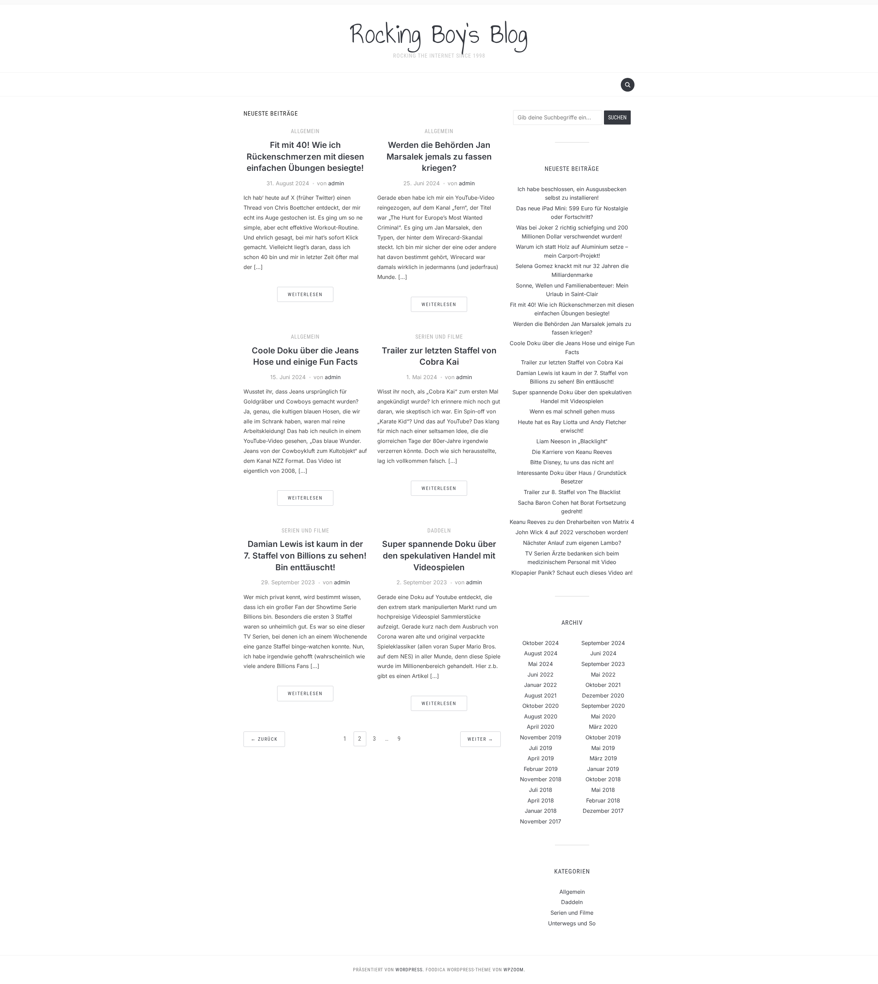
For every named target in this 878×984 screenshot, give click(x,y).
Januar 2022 (540, 684)
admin (336, 183)
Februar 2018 (603, 800)
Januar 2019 (603, 768)
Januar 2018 (541, 810)
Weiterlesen (305, 294)
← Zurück (264, 739)
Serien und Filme (439, 336)
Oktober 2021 (603, 684)
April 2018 (540, 800)
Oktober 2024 (540, 643)
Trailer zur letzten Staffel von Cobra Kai (572, 362)
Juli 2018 (540, 789)
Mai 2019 (603, 748)
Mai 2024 (540, 663)
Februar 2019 (541, 768)
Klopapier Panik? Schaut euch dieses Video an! (572, 572)
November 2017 (540, 821)
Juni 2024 (603, 653)
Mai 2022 (603, 674)
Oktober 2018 (603, 779)
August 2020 (540, 716)
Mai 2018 (603, 789)
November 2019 (540, 737)
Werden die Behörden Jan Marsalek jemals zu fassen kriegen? (439, 156)
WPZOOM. (514, 969)
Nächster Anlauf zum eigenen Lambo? (572, 542)
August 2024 (540, 653)
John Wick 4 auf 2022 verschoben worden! (571, 532)
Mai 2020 (603, 716)
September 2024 (603, 643)
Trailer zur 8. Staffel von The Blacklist (572, 492)
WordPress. (409, 969)
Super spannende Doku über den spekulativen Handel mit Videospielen (439, 555)
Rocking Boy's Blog (439, 34)
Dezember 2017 (603, 810)
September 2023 (603, 663)
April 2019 (540, 758)
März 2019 (603, 758)
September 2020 (603, 705)
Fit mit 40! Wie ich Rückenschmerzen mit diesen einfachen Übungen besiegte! (305, 156)
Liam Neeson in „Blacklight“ (571, 441)
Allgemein (305, 131)
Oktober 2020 (540, 705)
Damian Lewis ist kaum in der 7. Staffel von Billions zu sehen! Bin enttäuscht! (305, 555)
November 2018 (540, 779)
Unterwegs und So (572, 923)
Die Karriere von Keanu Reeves (572, 451)
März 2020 (603, 726)
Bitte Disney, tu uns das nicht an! (572, 462)
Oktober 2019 (603, 737)
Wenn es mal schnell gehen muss (572, 411)
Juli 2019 (540, 748)
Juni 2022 (540, 674)
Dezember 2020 (603, 695)
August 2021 (540, 695)
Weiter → (480, 739)
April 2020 (540, 726)
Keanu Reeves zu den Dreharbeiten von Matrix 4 (572, 521)
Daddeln (439, 530)
